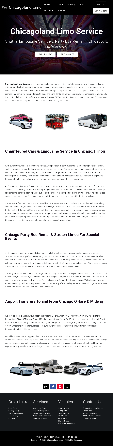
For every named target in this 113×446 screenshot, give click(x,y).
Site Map (11, 418)
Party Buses (62, 418)
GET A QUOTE (67, 54)
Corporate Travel (39, 408)
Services (61, 10)
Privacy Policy (13, 411)
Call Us (101, 4)
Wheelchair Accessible (66, 423)
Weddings (71, 4)
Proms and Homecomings (43, 416)
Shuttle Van (62, 416)
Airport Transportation (42, 411)
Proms (83, 4)
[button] (46, 386)
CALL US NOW (45, 54)
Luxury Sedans (63, 408)
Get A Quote (101, 11)
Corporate (58, 4)
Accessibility (13, 416)
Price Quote (13, 408)
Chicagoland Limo (25, 7)
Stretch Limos (63, 413)
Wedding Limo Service (41, 413)
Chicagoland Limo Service (93, 408)
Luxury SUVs (63, 411)
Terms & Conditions (16, 413)
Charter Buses (63, 421)
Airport (47, 4)
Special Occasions (40, 418)
